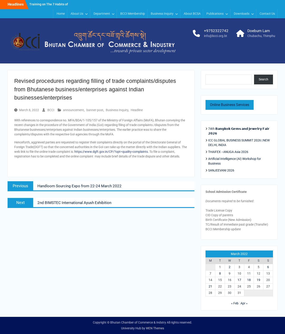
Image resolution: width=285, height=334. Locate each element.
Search (263, 79)
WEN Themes (155, 328)
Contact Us (267, 13)
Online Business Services (229, 105)
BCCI (50, 110)
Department (102, 13)
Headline (137, 110)
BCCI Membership (132, 13)
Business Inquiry (117, 110)
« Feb (234, 303)
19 (258, 280)
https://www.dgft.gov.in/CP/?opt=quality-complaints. (111, 151)
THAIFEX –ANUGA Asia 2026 (228, 152)
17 (239, 280)
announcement (73, 110)
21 (210, 286)
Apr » (244, 303)
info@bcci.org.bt (215, 36)
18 (249, 280)
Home (61, 13)
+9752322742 (216, 31)
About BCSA (192, 13)
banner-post (94, 110)
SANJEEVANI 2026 (221, 170)
